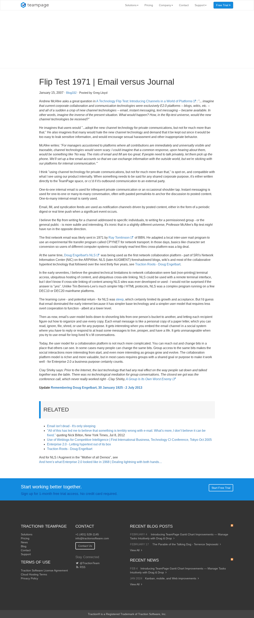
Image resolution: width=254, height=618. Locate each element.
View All (135, 550)
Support (200, 5)
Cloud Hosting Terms (34, 574)
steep (120, 299)
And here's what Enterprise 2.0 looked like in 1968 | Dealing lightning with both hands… (100, 462)
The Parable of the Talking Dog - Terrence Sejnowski (185, 544)
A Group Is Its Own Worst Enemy (148, 379)
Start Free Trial (221, 487)
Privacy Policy (29, 578)
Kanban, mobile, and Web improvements (170, 578)
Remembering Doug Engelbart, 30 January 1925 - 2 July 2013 (96, 387)
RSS (82, 567)
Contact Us (85, 545)
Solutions (131, 5)
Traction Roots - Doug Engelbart (157, 264)
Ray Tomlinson (119, 237)
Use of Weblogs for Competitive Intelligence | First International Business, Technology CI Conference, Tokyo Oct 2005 (129, 439)
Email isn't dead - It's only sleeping (71, 426)
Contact (184, 5)
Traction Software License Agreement (44, 570)
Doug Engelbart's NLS (80, 255)
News (24, 542)
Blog (23, 546)
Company (165, 5)
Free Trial (222, 5)
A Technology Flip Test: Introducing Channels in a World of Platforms (144, 101)
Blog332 (71, 92)
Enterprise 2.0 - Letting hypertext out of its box (79, 444)
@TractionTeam (89, 563)
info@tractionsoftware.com (92, 538)
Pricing (148, 5)
